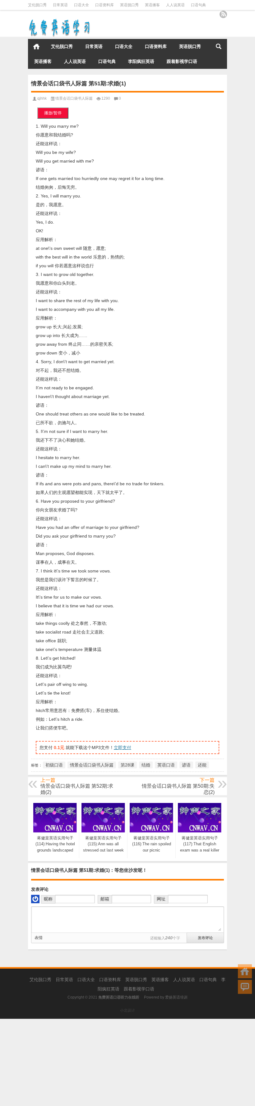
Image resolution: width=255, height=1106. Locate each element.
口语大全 (81, 5)
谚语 (186, 764)
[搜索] (218, 46)
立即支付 (122, 747)
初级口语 (54, 764)
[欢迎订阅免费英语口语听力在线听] (223, 14)
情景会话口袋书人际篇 (74, 98)
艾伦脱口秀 (37, 5)
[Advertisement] (127, 1062)
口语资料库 (104, 5)
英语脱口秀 (129, 5)
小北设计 (127, 1010)
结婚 (145, 764)
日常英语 (60, 5)
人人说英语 (175, 5)
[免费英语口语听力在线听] (59, 20)
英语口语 (166, 764)
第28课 (127, 764)
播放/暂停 (53, 113)
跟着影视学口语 (182, 61)
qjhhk (42, 98)
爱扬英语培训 (176, 997)
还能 (202, 764)
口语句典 (198, 5)
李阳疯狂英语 (141, 61)
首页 (36, 46)
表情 (39, 937)
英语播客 (152, 5)
